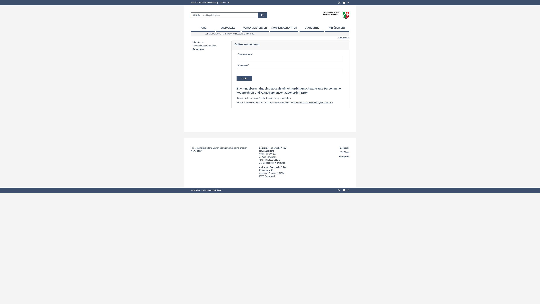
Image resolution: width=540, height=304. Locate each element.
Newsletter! (196, 151)
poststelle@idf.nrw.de (275, 163)
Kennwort (243, 65)
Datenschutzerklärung (212, 190)
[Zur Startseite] (336, 15)
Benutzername (245, 54)
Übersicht (197, 42)
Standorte (312, 28)
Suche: (196, 15)
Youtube (344, 3)
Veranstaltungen (255, 28)
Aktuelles (228, 28)
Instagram (339, 3)
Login (244, 78)
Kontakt (223, 2)
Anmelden (342, 37)
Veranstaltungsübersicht (204, 45)
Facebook (348, 3)
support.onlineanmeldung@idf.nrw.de (314, 102)
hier (249, 98)
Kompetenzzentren (284, 28)
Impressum (195, 190)
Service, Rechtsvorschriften (204, 2)
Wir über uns (337, 28)
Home (203, 28)
